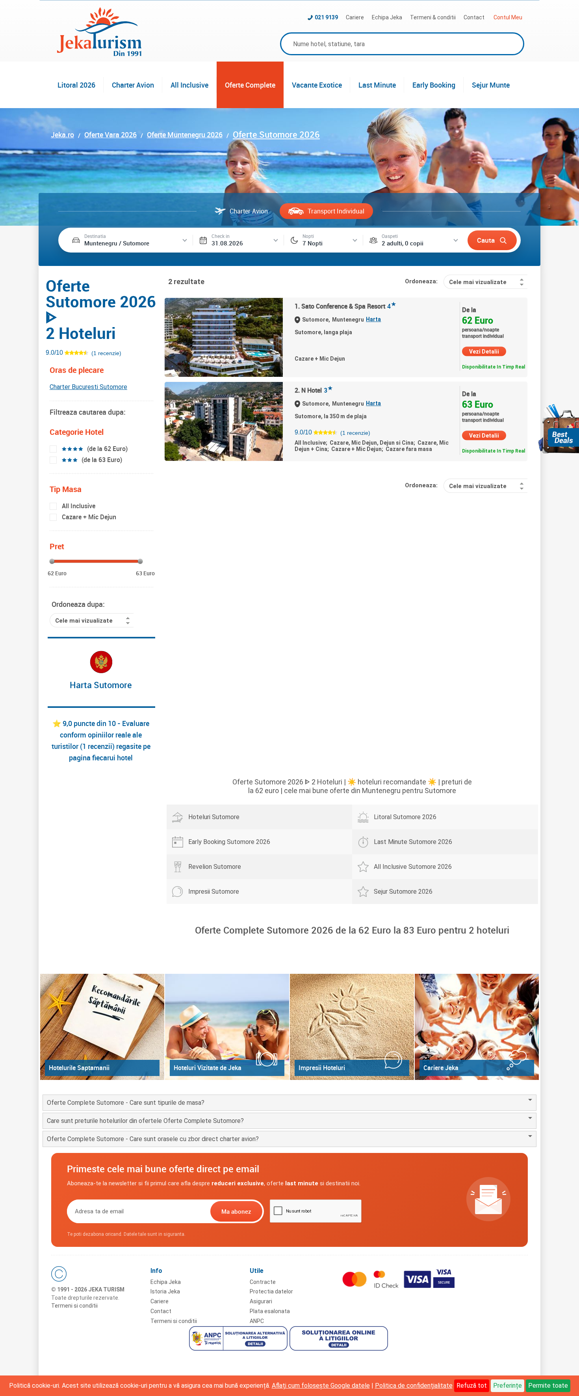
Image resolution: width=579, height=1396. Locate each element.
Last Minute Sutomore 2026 (413, 842)
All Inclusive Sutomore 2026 (413, 866)
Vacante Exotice (317, 85)
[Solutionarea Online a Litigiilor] (340, 1339)
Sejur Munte (491, 85)
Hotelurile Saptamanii (79, 1067)
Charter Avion (133, 85)
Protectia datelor (271, 1291)
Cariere (355, 17)
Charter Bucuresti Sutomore (88, 387)
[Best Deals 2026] (558, 428)
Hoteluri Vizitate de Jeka (207, 1067)
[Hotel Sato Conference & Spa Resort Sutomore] (224, 337)
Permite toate (548, 1385)
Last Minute (377, 85)
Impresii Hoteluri (322, 1067)
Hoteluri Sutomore (213, 817)
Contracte (263, 1282)
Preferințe (507, 1385)
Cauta (486, 240)
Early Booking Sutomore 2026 (229, 842)
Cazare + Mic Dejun (89, 516)
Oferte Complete (250, 85)
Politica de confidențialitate (414, 1385)
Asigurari (261, 1301)
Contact (474, 17)
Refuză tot (472, 1385)
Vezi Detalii (484, 351)
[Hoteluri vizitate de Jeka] (227, 1027)
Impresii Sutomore (213, 891)
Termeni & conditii (433, 17)
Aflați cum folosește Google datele (321, 1385)
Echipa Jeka (387, 17)
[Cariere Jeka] (477, 1027)
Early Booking (433, 85)
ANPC (257, 1321)
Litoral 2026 (76, 85)
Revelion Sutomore (214, 866)
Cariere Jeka (440, 1067)
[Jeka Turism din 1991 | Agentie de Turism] (99, 54)
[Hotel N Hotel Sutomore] (224, 421)
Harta (373, 319)
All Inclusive (189, 85)
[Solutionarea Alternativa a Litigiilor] (239, 1339)
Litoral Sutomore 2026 (405, 817)
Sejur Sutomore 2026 (403, 891)
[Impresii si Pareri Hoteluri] (352, 1027)
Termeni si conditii (74, 1305)
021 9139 (326, 17)
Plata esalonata (270, 1311)
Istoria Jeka (165, 1291)
